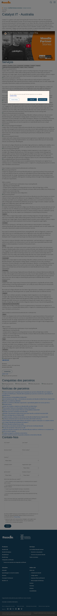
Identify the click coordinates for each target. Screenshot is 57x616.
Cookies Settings (14, 99)
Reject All (32, 99)
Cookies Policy (13, 95)
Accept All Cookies (42, 99)
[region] (28, 97)
